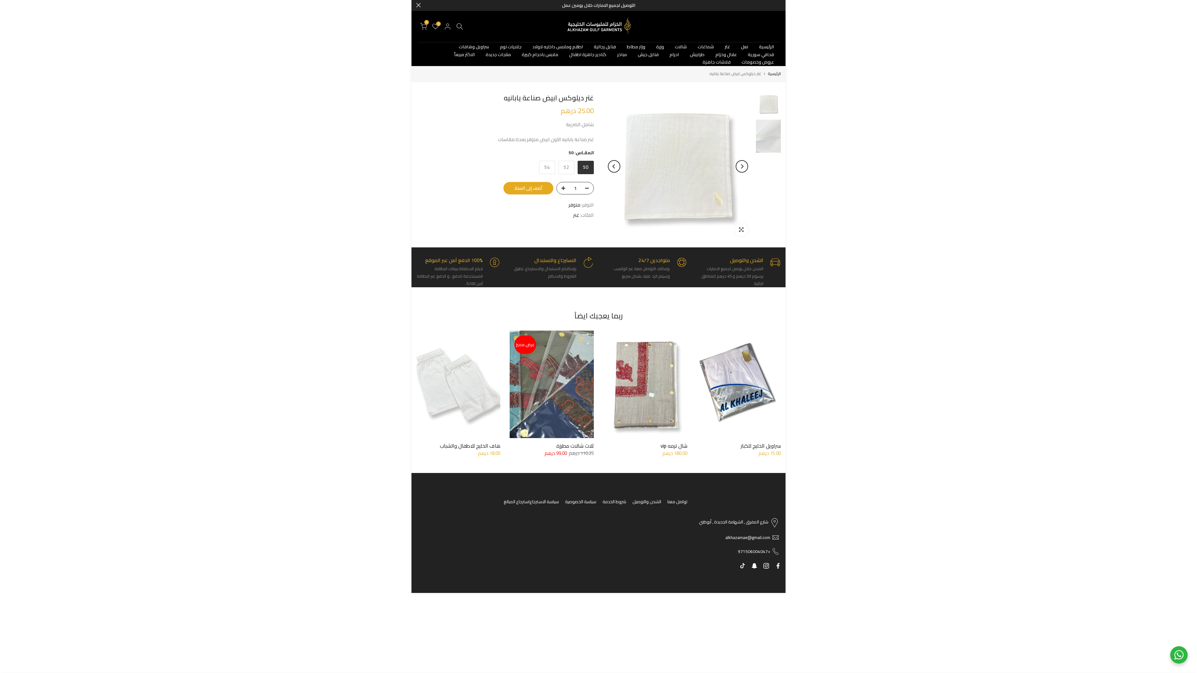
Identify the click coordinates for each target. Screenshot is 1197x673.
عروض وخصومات (758, 62)
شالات (681, 47)
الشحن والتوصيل (646, 502)
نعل (744, 47)
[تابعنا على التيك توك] (742, 566)
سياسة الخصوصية (580, 502)
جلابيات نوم (511, 47)
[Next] (614, 166)
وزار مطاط (636, 47)
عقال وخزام (726, 55)
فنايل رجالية (605, 47)
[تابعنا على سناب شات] (754, 566)
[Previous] (742, 166)
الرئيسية (766, 47)
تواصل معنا (677, 502)
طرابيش (697, 55)
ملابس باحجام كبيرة (540, 55)
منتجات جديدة (498, 55)
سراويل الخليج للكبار (761, 446)
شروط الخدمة (614, 502)
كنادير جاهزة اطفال (587, 55)
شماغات (706, 47)
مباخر (622, 55)
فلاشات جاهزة (717, 62)
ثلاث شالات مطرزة (575, 446)
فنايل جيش (648, 55)
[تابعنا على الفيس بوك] (778, 566)
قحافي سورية (761, 55)
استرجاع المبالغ (517, 502)
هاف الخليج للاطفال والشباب (470, 446)
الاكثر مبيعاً (464, 55)
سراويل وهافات (474, 47)
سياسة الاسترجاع (544, 502)
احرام (674, 55)
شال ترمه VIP (674, 446)
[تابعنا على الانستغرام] (766, 566)
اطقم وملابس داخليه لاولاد (557, 47)
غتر (727, 47)
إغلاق (778, 5)
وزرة (660, 47)
